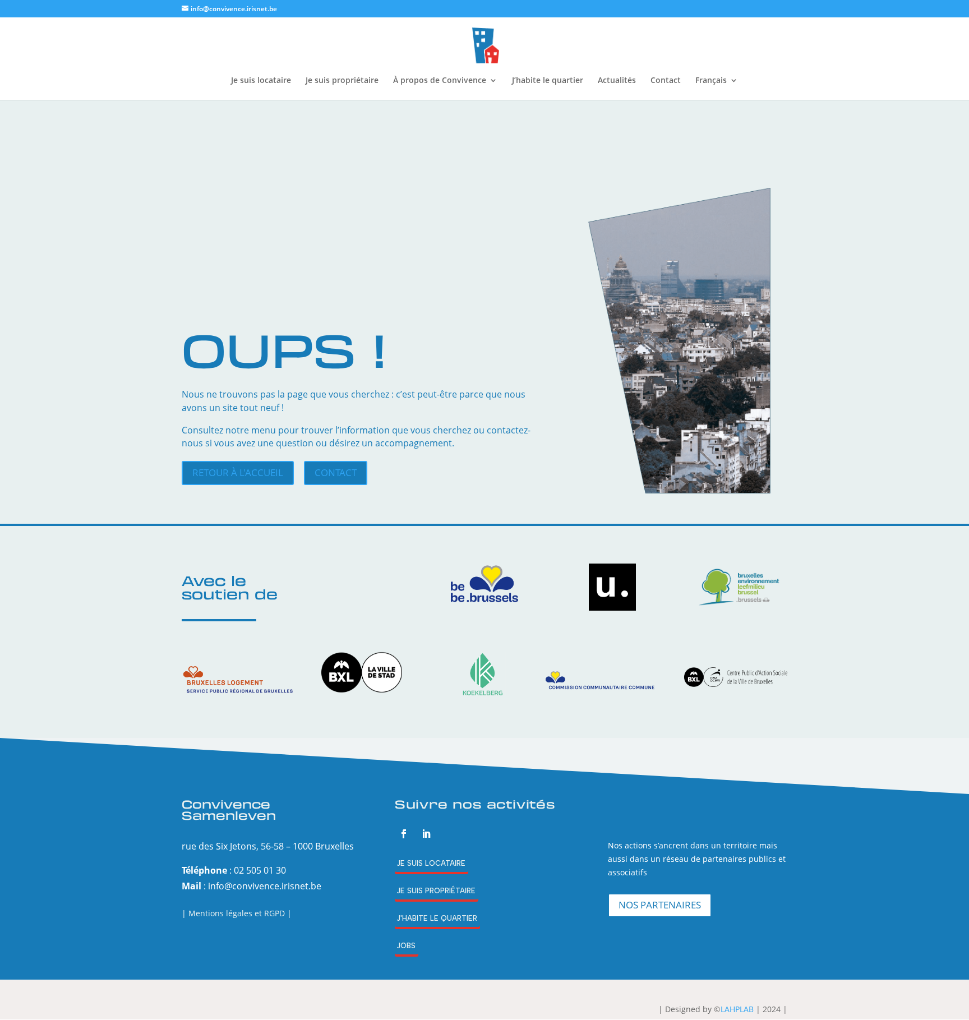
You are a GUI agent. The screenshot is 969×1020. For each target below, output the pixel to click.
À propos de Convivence (439, 80)
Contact (665, 80)
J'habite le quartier (436, 918)
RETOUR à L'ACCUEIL (237, 472)
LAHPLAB (737, 1009)
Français (711, 80)
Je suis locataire (261, 80)
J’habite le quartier (547, 80)
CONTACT (336, 472)
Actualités (617, 80)
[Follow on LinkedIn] (426, 834)
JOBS (406, 945)
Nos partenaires (660, 904)
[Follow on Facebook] (404, 834)
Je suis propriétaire (342, 80)
